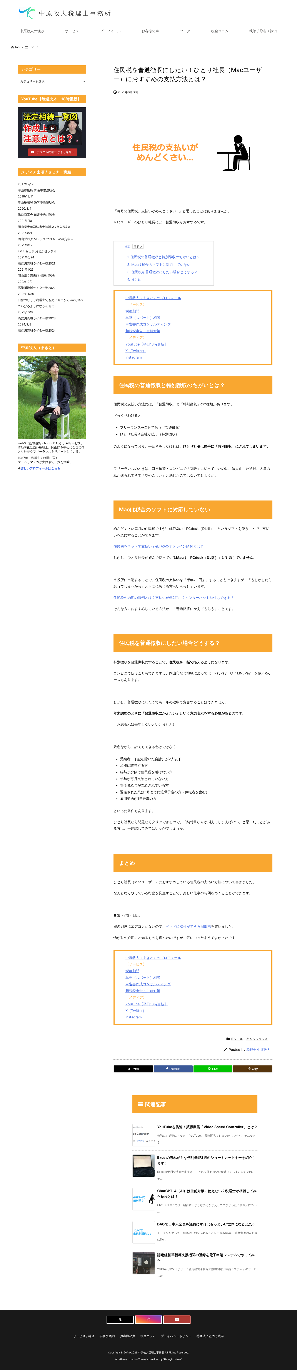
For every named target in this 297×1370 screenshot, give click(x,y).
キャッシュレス (257, 1039)
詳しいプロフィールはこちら (40, 468)
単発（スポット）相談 (142, 317)
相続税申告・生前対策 (142, 331)
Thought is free (172, 1359)
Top (17, 47)
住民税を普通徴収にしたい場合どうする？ (162, 272)
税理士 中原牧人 (258, 1050)
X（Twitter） (135, 351)
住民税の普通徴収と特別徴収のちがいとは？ (163, 257)
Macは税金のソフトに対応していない (158, 264)
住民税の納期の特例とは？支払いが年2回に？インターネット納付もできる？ (173, 597)
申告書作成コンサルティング (148, 324)
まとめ (134, 279)
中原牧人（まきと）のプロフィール (153, 298)
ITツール (33, 47)
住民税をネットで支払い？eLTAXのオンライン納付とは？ (158, 546)
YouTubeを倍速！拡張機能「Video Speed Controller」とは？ (207, 1127)
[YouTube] (176, 1320)
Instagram (133, 357)
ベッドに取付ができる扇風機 (188, 926)
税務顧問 (132, 311)
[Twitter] (120, 1320)
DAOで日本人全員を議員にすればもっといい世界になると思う (206, 1224)
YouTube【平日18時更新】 (146, 344)
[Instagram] (148, 1320)
